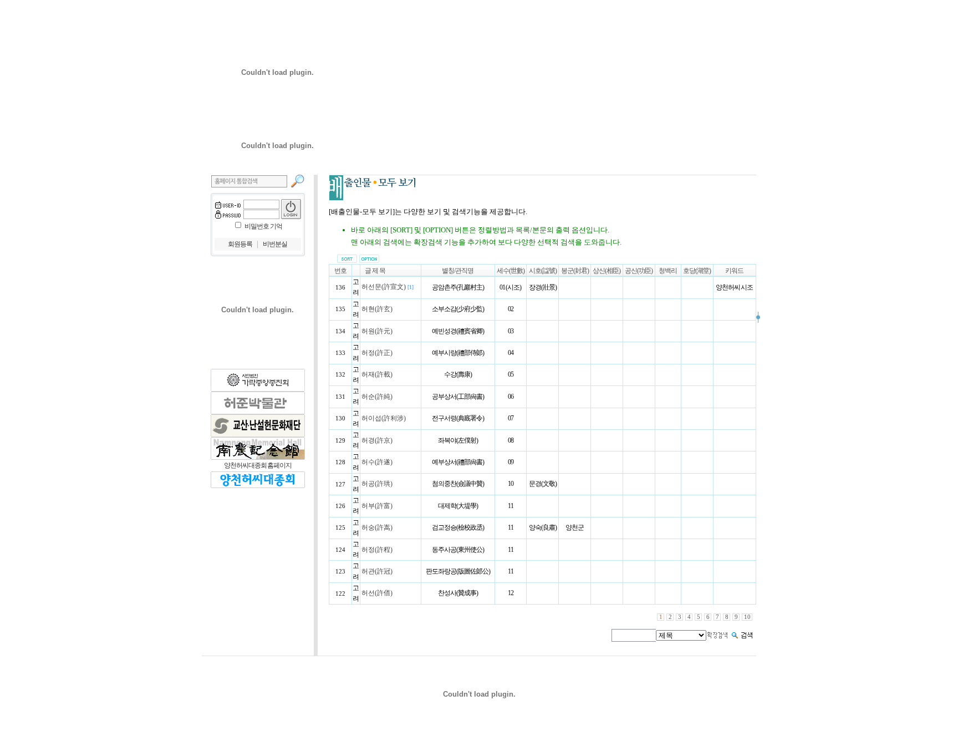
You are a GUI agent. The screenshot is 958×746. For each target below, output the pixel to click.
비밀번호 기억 (263, 226)
